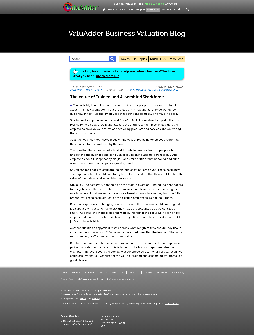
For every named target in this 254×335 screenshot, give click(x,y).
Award (64, 273)
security (95, 298)
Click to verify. (172, 303)
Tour (131, 9)
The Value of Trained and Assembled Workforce (117, 96)
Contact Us (134, 273)
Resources (153, 9)
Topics (125, 59)
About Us (103, 273)
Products (113, 9)
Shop (180, 9)
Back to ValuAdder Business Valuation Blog (152, 90)
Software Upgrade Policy (90, 279)
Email (98, 90)
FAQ (122, 273)
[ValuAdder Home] (81, 7)
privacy (83, 298)
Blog (114, 273)
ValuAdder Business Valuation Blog (127, 33)
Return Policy (177, 273)
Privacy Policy (67, 279)
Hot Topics (140, 59)
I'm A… (123, 9)
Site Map (148, 273)
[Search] (112, 58)
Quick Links (158, 59)
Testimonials (168, 9)
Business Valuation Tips (170, 86)
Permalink (76, 90)
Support (140, 9)
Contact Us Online (70, 316)
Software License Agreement (121, 279)
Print (89, 90)
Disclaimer (161, 273)
